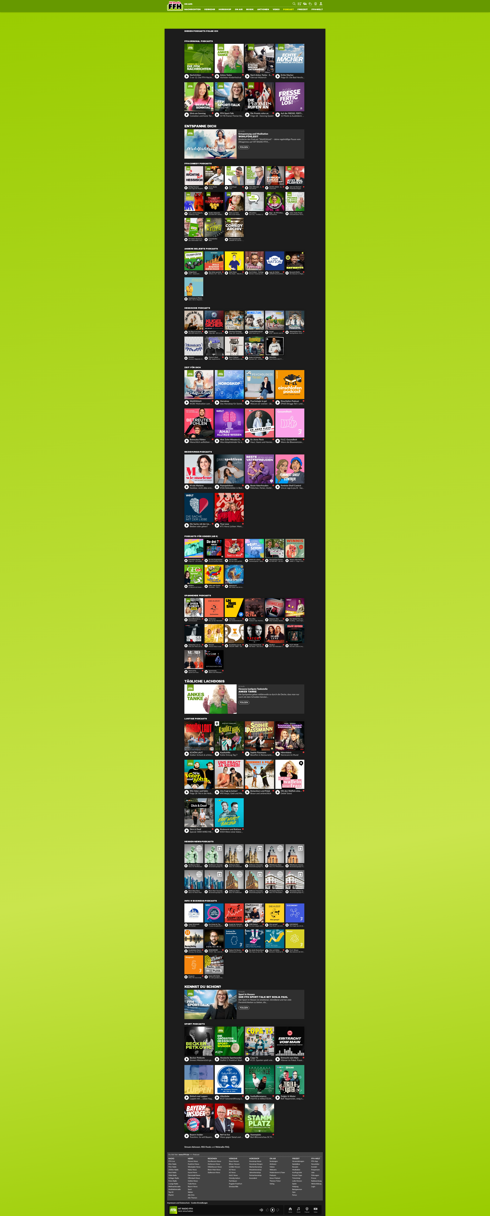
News (190, 1159)
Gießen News (193, 1181)
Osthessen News (214, 1164)
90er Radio (172, 1167)
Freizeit (302, 9)
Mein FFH (321, 3)
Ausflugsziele (297, 1172)
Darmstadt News (194, 1175)
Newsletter (315, 1164)
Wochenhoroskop (255, 1167)
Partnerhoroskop (255, 1175)
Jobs (313, 1172)
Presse (313, 1178)
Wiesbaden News (194, 1167)
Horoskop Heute (255, 1161)
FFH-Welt (317, 9)
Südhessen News (214, 1172)
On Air (239, 9)
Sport (190, 1189)
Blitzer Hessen (234, 1164)
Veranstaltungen (298, 1161)
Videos (272, 1167)
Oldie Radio (172, 1175)
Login (313, 1187)
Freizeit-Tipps (297, 1175)
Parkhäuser (233, 1181)
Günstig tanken (234, 1178)
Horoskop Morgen (255, 1164)
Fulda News (192, 1184)
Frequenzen (315, 1170)
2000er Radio (173, 1170)
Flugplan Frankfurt (235, 1184)
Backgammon (297, 1189)
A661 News (233, 1175)
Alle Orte (191, 1195)
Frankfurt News (193, 1164)
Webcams (273, 1170)
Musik (250, 9)
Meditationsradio (174, 1189)
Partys (294, 1195)
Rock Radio (172, 1172)
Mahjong (295, 1187)
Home (290, 1212)
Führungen (315, 1175)
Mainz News (192, 1170)
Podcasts (273, 1175)
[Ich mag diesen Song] (267, 1210)
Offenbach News (194, 1178)
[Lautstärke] (261, 1210)
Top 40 (170, 1192)
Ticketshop (296, 1178)
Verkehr (209, 9)
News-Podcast (275, 1178)
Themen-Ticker (275, 1181)
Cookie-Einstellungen (199, 1203)
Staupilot (305, 3)
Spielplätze (296, 1164)
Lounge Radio (173, 1184)
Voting (272, 1184)
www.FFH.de (184, 1155)
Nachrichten (192, 9)
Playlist (299, 3)
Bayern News (193, 1187)
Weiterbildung (316, 1184)
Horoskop (225, 9)
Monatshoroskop (255, 1170)
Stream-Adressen (192, 1147)
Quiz (294, 1192)
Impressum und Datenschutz (178, 1203)
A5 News (232, 1172)
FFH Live (171, 1161)
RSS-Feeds (206, 1147)
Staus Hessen (234, 1161)
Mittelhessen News (215, 1167)
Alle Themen (192, 1198)
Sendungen (274, 1161)
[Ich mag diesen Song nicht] (277, 1210)
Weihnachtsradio (174, 1187)
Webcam (315, 3)
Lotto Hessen (297, 1181)
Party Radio (172, 1181)
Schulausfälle (233, 1187)
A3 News (232, 1170)
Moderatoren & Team (277, 1172)
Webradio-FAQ (222, 1147)
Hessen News (193, 1161)
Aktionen (263, 9)
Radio (171, 1159)
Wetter (310, 3)
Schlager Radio (173, 1178)
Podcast (288, 9)
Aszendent (253, 1178)
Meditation (296, 1170)
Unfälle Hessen (234, 1167)
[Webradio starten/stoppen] (272, 1210)
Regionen (212, 1159)
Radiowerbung (316, 1181)
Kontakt (314, 1167)
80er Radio (172, 1164)
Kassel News (192, 1172)
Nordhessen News (214, 1161)
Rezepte (295, 1167)
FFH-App (314, 1161)
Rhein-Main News (214, 1170)
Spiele (294, 1184)
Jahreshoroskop (255, 1172)
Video (276, 9)
